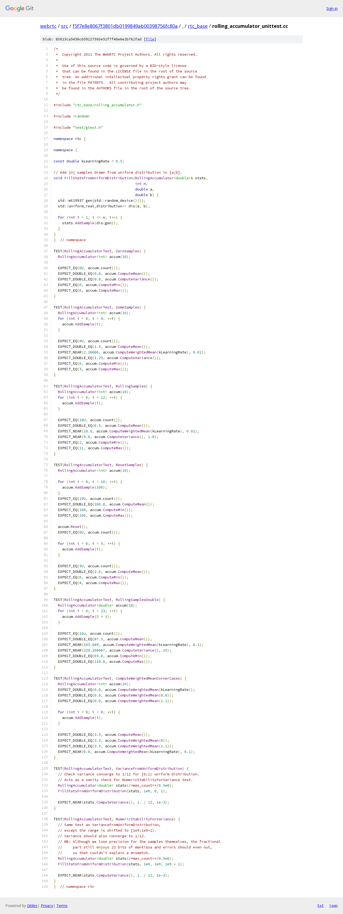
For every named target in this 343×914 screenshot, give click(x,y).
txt (320, 905)
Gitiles (32, 905)
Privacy (47, 905)
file (150, 39)
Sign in (332, 8)
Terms (62, 905)
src (64, 26)
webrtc (48, 26)
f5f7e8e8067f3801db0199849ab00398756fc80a (125, 26)
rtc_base (198, 26)
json (333, 905)
